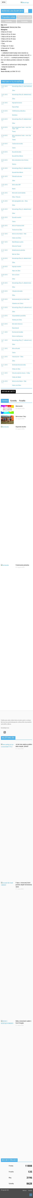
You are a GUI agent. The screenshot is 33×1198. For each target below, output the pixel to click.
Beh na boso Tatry (21, 416)
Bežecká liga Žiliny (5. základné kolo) (21, 168)
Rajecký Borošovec (17, 102)
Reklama (24, 1190)
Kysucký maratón (16, 217)
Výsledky (8, 21)
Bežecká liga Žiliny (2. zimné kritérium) (22, 86)
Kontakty (30, 1190)
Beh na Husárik (16, 348)
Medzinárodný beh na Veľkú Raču (20, 299)
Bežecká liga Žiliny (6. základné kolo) (21, 209)
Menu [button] (4, 2)
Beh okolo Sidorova (17, 324)
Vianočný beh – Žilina (17, 356)
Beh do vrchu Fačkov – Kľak (19, 234)
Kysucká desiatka (16, 152)
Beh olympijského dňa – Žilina (20, 201)
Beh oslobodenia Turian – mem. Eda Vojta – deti (21, 128)
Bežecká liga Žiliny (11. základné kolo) (22, 340)
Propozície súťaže (8, 17)
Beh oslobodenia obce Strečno (20, 160)
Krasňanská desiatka (17, 332)
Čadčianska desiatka (17, 143)
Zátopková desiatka (17, 291)
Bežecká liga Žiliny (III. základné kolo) (21, 94)
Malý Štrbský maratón (17, 242)
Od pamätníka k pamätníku (19, 315)
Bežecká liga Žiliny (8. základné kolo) (21, 258)
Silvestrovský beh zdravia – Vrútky (21, 373)
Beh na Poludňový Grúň (18, 225)
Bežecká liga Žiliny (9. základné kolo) (21, 283)
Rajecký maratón (16, 266)
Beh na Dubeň (15, 274)
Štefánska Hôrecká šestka (19, 365)
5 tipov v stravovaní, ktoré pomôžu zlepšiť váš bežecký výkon (24, 885)
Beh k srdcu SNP (16, 184)
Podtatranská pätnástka (22, 565)
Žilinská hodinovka (17, 176)
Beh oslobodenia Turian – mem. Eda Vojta (21, 136)
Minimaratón (19, 406)
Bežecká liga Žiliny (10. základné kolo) (22, 307)
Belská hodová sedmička (18, 250)
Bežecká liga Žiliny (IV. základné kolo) (21, 119)
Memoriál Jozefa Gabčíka (18, 193)
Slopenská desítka (21, 427)
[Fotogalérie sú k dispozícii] (29, 107)
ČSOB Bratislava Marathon (19, 111)
